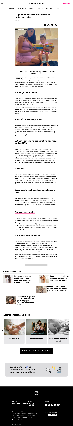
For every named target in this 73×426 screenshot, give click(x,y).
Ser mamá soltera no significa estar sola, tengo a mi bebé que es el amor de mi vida (23, 279)
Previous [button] (2, 331)
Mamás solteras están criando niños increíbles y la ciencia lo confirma (57, 289)
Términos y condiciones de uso (20, 412)
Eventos (40, 8)
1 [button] (33, 345)
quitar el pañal (29, 265)
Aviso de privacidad (17, 420)
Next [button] (70, 331)
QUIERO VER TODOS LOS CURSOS (36, 351)
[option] (14, 331)
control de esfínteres (42, 265)
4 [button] (37, 345)
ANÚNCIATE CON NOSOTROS (20, 404)
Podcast (49, 8)
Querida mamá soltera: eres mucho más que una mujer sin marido (59, 278)
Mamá (31, 8)
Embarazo (11, 8)
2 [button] (35, 345)
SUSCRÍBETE (52, 414)
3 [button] (36, 345)
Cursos (58, 8)
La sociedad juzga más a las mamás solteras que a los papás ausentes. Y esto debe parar (26, 301)
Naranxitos (22, 8)
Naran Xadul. (19, 20)
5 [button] (39, 345)
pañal (35, 265)
